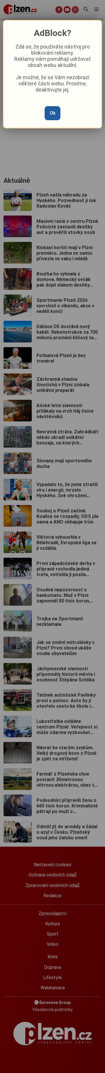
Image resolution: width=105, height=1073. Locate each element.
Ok (52, 113)
